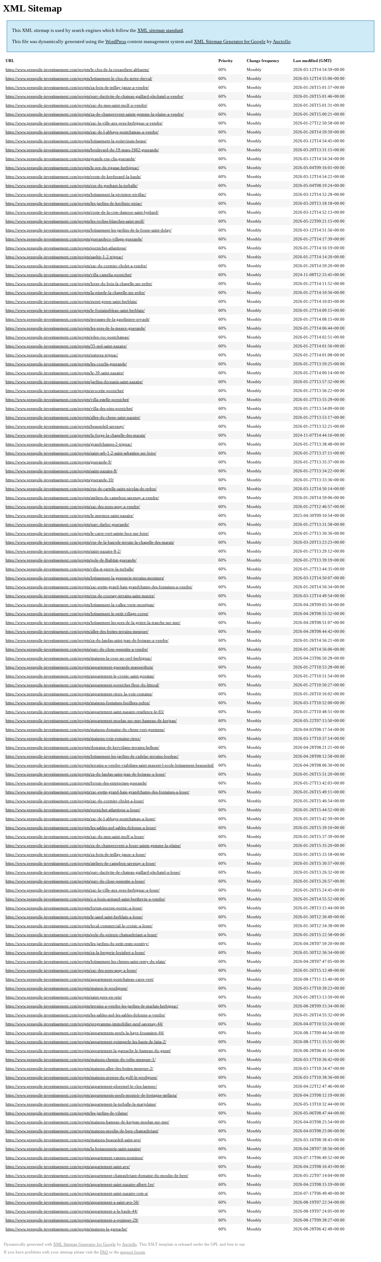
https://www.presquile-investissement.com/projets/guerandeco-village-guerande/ (74, 239)
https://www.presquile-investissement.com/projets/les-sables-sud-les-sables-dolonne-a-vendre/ (85, 1015)
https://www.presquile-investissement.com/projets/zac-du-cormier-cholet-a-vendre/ (76, 265)
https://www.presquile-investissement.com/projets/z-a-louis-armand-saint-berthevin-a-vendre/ (85, 899)
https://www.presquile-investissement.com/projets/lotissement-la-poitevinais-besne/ (76, 141)
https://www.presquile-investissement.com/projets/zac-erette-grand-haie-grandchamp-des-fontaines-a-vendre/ (99, 587)
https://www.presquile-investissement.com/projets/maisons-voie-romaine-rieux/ (73, 738)
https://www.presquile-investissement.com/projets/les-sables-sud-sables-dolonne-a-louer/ (81, 827)
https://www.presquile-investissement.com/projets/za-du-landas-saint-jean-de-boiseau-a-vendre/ (87, 640)
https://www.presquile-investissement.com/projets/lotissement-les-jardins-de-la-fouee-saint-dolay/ (89, 230)
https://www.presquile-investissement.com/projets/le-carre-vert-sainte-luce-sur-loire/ (77, 533)
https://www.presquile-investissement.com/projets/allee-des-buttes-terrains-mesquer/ (77, 631)
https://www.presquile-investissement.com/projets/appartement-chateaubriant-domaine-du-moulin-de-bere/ (97, 1175)
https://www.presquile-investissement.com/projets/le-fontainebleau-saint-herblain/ (75, 310)
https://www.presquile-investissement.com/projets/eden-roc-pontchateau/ (67, 337)
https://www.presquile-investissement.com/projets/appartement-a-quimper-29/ (72, 1220)
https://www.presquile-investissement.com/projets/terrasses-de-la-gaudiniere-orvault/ (78, 319)
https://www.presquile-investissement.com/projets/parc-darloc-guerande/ (67, 524)
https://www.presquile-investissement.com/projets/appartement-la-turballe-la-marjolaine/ (81, 1104)
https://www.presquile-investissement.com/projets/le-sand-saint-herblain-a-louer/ (74, 917)
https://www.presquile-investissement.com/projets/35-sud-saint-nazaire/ (66, 346)
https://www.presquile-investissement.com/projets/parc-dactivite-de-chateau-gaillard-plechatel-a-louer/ (93, 872)
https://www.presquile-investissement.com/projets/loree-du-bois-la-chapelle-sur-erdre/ (79, 283)
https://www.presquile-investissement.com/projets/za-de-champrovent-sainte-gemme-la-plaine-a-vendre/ (95, 114)
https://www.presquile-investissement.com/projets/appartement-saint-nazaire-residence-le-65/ (85, 711)
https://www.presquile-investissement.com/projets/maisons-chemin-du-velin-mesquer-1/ (81, 1059)
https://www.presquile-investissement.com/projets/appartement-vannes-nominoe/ (74, 1157)
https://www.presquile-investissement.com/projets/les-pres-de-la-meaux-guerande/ (75, 328)
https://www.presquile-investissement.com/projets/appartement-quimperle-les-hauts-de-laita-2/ (86, 1041)
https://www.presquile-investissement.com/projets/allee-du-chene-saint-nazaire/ (73, 417)
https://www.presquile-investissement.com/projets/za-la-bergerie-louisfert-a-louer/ (75, 952)
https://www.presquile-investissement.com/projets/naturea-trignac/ (62, 355)
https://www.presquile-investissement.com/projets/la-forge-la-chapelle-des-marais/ (75, 435)
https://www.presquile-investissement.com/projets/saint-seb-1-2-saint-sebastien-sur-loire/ (81, 453)
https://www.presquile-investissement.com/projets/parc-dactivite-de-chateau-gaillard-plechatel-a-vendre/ (94, 96)
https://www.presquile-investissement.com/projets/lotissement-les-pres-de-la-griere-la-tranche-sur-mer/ (93, 622)
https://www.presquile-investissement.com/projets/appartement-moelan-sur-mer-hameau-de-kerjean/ (91, 720)
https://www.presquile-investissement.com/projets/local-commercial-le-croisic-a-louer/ (79, 925)
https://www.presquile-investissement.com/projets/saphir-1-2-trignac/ (64, 257)
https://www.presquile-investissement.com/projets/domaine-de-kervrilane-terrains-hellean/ (82, 747)
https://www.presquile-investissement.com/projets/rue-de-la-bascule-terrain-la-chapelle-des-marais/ (90, 542)
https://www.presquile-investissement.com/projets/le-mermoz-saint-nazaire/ (70, 515)
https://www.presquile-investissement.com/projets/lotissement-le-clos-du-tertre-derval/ (79, 78)
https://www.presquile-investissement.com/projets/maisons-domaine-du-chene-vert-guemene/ (85, 729)
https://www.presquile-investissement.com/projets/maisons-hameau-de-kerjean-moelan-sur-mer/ (87, 1122)
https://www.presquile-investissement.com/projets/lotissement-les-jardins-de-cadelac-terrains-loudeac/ (92, 756)
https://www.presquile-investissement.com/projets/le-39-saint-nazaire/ (65, 372)
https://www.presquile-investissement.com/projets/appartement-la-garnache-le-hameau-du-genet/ (88, 1050)
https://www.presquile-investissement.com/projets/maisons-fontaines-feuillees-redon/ (78, 702)
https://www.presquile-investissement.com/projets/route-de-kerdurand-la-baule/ (73, 176)
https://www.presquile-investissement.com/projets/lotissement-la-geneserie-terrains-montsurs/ (85, 578)
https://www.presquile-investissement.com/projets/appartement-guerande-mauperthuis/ (79, 667)
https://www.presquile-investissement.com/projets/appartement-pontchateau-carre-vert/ (80, 979)
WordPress (115, 41)
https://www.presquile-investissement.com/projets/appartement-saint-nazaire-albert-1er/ (80, 1184)
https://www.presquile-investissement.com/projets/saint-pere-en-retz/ (64, 997)
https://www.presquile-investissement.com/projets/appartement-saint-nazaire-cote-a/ (77, 1193)
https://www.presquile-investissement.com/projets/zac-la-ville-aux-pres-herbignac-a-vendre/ (84, 123)
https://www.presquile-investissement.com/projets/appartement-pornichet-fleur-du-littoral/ (82, 685)
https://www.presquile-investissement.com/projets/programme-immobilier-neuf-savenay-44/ (84, 1024)
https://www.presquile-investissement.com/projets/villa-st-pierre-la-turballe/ (70, 569)
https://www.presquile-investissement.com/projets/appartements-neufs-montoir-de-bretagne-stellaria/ (91, 1095)
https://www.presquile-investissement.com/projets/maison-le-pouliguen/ (67, 988)
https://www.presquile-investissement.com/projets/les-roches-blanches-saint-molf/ (75, 221)
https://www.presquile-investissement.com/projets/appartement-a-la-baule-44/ (72, 1211)
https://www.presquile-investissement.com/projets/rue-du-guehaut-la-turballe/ (72, 185)
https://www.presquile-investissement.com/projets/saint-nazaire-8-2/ (63, 551)
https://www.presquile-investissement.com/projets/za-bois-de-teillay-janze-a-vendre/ (77, 87)
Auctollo (282, 41)
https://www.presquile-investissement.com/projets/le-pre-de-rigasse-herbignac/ (72, 167)
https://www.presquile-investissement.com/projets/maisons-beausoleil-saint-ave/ (73, 1140)
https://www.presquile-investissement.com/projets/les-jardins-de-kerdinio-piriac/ (74, 203)
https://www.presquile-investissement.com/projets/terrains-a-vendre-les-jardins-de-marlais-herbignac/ (92, 1006)
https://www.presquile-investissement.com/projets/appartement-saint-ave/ (68, 1166)
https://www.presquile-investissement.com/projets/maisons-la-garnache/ (66, 1229)
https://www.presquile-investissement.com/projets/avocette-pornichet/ (65, 390)
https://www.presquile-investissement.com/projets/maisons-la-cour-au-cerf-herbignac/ (79, 658)
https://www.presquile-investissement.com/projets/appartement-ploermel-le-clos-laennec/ (81, 1086)
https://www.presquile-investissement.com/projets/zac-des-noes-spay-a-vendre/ (73, 506)
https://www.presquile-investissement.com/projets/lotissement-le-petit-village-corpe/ (77, 613)
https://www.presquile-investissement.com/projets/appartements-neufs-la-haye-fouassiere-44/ (85, 1032)
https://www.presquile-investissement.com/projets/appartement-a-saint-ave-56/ (72, 1202)
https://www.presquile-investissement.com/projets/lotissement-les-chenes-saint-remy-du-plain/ (86, 961)
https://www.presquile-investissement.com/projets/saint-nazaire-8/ (61, 471)
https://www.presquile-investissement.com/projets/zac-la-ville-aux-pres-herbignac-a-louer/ (83, 890)
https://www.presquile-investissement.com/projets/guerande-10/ (60, 480)
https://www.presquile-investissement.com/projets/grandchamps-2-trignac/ (69, 444)
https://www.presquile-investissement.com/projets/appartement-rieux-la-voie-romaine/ (79, 694)
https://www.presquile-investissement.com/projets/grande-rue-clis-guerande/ (70, 158)
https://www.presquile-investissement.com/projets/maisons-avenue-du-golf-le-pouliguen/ (81, 1077)
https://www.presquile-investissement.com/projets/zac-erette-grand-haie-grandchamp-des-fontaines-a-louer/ (97, 792)
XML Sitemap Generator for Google (230, 41)
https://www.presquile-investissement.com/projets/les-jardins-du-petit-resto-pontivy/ (77, 943)
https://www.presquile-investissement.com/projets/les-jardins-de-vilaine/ (67, 1113)
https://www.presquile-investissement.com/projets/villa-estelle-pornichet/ (67, 399)
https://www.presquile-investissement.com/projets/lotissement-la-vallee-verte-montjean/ (80, 604)
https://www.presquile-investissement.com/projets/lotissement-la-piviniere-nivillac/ (76, 194)
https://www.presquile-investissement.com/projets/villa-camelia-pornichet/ (69, 274)
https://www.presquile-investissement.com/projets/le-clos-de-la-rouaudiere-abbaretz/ (77, 69)
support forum (132, 1252)
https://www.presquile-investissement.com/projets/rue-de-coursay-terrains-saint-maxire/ (80, 595)
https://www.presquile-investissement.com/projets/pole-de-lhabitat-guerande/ (71, 560)
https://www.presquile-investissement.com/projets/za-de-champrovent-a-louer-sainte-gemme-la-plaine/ (93, 845)
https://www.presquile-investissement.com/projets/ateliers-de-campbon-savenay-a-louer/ (81, 863)
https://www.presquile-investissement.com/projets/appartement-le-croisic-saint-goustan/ (80, 676)
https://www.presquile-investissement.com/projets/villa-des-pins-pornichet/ (69, 408)
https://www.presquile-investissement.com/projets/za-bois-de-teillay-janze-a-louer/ (76, 854)
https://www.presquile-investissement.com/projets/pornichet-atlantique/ (66, 248)
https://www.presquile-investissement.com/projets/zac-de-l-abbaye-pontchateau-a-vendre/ (82, 132)
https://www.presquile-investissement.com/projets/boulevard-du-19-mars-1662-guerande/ (82, 150)
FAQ (104, 1252)
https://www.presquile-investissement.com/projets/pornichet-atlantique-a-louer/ (73, 810)
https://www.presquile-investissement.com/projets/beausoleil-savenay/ (65, 426)
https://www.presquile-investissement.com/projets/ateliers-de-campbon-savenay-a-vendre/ (82, 497)
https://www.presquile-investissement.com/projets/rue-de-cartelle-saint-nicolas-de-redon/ (81, 488)
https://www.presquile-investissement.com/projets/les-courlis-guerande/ (66, 364)
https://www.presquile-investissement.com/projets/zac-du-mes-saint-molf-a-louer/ (75, 836)
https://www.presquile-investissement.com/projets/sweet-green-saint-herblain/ (71, 301)
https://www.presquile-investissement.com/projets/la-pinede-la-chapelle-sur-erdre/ (75, 292)
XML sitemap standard (160, 30)
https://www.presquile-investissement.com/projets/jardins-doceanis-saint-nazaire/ (74, 381)
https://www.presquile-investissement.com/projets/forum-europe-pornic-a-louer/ (74, 908)
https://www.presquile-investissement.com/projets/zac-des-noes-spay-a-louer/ (71, 970)
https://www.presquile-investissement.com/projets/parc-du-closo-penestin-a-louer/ (75, 881)
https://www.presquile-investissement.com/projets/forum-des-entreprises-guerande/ (76, 783)
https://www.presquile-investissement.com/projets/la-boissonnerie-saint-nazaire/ (73, 1148)
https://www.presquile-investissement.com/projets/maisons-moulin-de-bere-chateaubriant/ (82, 1131)
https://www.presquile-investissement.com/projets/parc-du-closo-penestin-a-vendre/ (77, 649)
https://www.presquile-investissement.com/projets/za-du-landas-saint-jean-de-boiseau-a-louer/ (86, 774)
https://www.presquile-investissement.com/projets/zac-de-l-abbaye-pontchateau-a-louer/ (81, 818)
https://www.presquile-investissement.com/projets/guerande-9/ (59, 462)
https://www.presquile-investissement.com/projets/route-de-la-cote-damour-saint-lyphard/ (82, 212)
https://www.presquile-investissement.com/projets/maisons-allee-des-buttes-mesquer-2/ (79, 1068)
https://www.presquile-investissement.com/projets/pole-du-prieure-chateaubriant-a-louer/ (81, 934)
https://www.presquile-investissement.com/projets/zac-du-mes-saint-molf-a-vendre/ (76, 105)
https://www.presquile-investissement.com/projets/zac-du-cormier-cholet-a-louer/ (75, 801)
